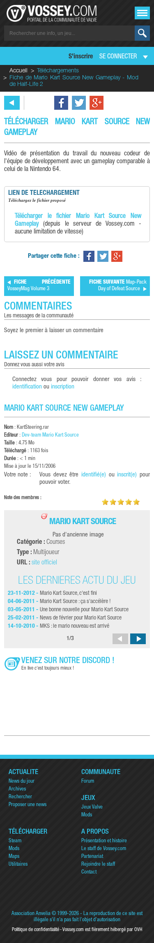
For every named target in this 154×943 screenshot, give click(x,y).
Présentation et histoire (104, 841)
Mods (86, 815)
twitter (79, 103)
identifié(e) (93, 475)
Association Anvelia (31, 914)
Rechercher (20, 797)
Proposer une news (27, 805)
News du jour (21, 781)
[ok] (142, 33)
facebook (61, 103)
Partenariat (92, 857)
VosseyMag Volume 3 (39, 286)
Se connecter (118, 57)
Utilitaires (18, 864)
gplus (96, 103)
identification (27, 387)
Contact (89, 872)
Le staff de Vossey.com (103, 849)
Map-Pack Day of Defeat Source (118, 286)
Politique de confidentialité (35, 929)
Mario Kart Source (82, 522)
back (12, 103)
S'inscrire (81, 57)
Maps (14, 857)
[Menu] (142, 13)
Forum (87, 781)
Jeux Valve (92, 807)
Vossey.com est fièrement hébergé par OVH (102, 929)
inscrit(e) (127, 475)
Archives (17, 789)
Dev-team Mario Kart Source (50, 435)
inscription (62, 387)
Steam (15, 841)
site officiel (44, 563)
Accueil (18, 71)
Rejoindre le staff (98, 864)
